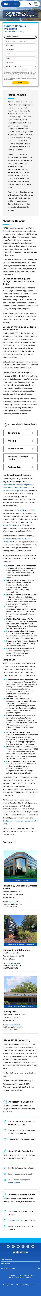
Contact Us (12, 1275)
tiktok (23, 1246)
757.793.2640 (15, 1025)
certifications (14, 1183)
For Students (6, 1264)
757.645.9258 (14, 963)
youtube (32, 1246)
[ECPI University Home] (10, 4)
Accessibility (19, 1277)
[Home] (20, 1252)
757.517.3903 (14, 902)
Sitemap (29, 1277)
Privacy (20, 1275)
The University (6, 1259)
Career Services (15, 1220)
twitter (27, 1246)
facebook (8, 1246)
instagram (13, 1246)
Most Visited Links (8, 1268)
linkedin (18, 1246)
